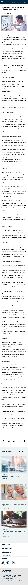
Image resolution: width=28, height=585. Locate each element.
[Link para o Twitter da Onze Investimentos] (8, 563)
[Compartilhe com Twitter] (9, 441)
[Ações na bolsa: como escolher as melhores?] (14, 464)
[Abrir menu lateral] (2, 2)
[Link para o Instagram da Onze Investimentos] (13, 563)
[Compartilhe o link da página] (24, 441)
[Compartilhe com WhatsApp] (14, 441)
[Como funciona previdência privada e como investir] (14, 492)
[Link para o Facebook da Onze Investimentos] (3, 563)
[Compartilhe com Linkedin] (19, 441)
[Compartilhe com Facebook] (3, 441)
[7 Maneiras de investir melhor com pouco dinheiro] (14, 519)
